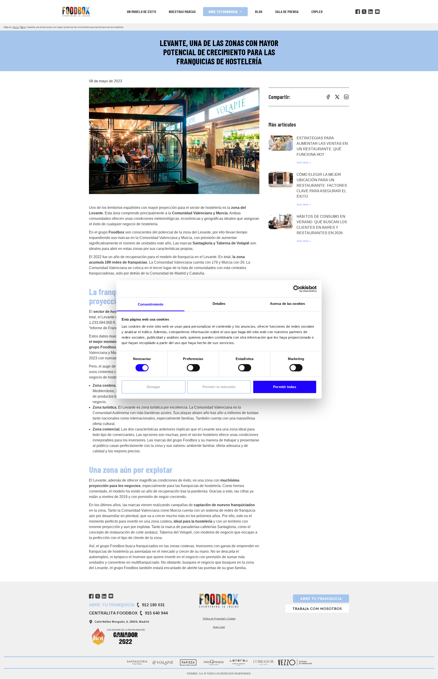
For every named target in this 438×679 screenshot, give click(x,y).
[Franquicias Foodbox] (76, 12)
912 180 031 (153, 605)
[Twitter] (364, 11)
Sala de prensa (287, 11)
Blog (258, 11)
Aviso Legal (219, 627)
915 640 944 (156, 613)
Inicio (16, 27)
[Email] (377, 11)
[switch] (193, 367)
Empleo (317, 11)
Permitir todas (284, 387)
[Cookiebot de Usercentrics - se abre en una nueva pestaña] (297, 288)
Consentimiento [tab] (150, 304)
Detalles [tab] (219, 304)
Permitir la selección (219, 387)
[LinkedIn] (370, 11)
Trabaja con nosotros (317, 609)
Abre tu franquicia (223, 11)
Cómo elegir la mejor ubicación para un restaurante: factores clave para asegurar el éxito (322, 185)
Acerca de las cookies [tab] (287, 304)
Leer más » (303, 162)
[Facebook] (357, 11)
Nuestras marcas (182, 11)
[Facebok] (328, 97)
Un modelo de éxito (141, 11)
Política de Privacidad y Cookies (219, 618)
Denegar (153, 387)
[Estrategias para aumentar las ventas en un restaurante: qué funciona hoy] (281, 143)
